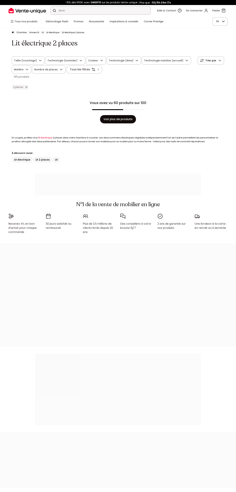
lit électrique (45, 137)
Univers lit (34, 32)
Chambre (21, 32)
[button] (26, 87)
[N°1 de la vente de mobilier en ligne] (27, 10)
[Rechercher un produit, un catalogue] (54, 10)
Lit (43, 32)
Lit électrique (52, 32)
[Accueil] (13, 32)
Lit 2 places (43, 159)
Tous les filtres (80, 69)
